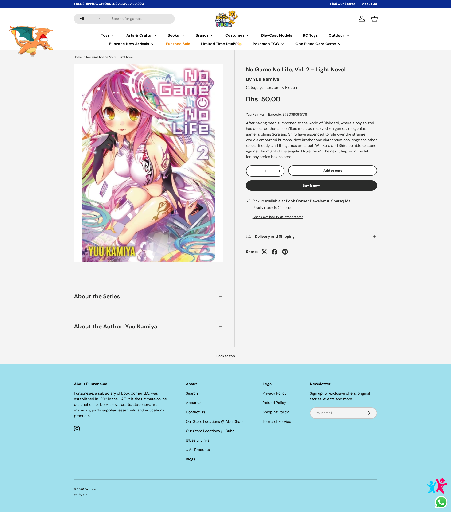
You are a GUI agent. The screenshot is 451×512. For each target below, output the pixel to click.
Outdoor (336, 35)
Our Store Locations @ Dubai (211, 430)
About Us (369, 4)
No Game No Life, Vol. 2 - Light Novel (109, 57)
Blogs (190, 459)
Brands (202, 35)
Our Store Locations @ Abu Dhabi (215, 421)
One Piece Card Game (315, 43)
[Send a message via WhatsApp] (441, 502)
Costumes (235, 35)
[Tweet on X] (264, 252)
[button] (374, 18)
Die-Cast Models (276, 35)
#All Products (198, 449)
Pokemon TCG (266, 43)
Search (192, 393)
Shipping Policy (276, 412)
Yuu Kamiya (266, 79)
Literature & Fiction (280, 87)
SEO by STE (80, 494)
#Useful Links (197, 440)
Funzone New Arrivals (129, 43)
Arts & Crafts (138, 35)
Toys (105, 35)
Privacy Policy (275, 393)
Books (173, 35)
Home (78, 57)
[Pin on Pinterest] (285, 252)
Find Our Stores (343, 4)
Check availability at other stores (278, 217)
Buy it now (311, 185)
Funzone (90, 489)
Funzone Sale (178, 43)
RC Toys (310, 35)
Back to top (225, 356)
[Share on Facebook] (274, 252)
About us (193, 402)
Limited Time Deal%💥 (221, 43)
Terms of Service (277, 421)
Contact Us (195, 412)
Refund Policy (274, 402)
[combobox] (124, 19)
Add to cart (332, 170)
